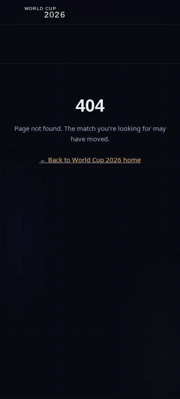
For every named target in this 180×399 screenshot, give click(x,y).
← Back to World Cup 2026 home (90, 159)
